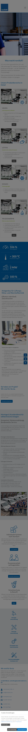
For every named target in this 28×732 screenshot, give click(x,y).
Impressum (19, 721)
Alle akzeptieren (22, 729)
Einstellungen (5, 724)
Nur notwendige (12, 729)
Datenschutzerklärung (6, 721)
